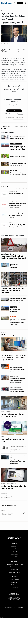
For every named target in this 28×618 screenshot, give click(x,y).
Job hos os (14, 584)
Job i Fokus (5, 187)
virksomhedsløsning (18, 119)
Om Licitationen (14, 587)
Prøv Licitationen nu (14, 110)
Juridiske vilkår (14, 567)
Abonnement (14, 546)
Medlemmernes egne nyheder (11, 335)
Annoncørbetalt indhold (14, 572)
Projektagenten (14, 554)
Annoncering (14, 551)
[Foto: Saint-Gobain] (14, 33)
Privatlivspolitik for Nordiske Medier (14, 564)
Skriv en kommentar (21, 126)
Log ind (20, 114)
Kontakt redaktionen (14, 579)
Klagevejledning (14, 569)
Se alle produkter (14, 556)
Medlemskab (14, 548)
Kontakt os (14, 582)
